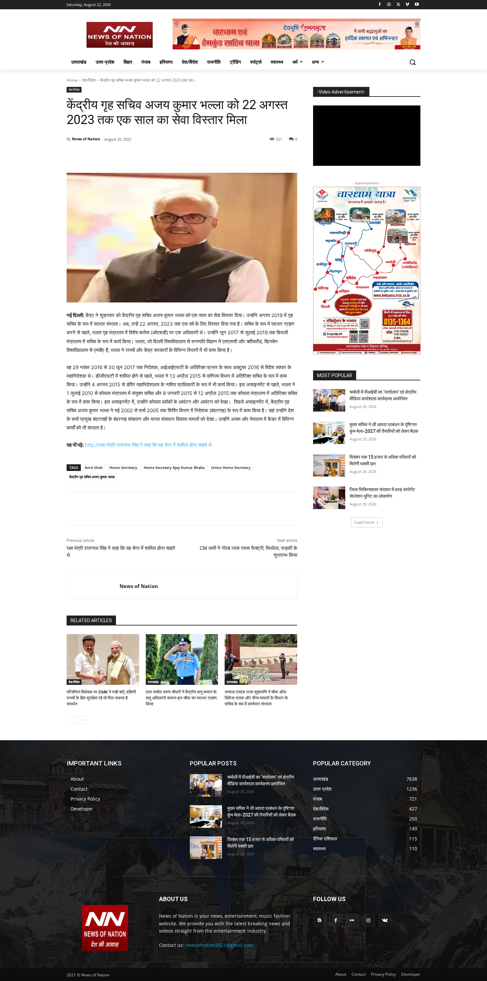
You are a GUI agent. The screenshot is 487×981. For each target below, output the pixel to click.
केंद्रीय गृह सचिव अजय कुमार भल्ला (92, 476)
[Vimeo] (407, 5)
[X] (398, 5)
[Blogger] (319, 920)
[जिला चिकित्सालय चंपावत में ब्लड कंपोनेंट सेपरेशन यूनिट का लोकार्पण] (329, 498)
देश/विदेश (89, 80)
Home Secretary (123, 467)
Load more (364, 522)
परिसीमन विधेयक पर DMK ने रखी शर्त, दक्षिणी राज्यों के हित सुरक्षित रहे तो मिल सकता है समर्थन (101, 697)
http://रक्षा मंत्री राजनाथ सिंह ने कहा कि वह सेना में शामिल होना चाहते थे (148, 445)
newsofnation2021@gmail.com (219, 945)
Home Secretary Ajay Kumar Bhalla (174, 467)
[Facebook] (380, 5)
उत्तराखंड (153, 682)
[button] (412, 62)
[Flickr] (352, 920)
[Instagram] (389, 5)
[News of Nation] (93, 586)
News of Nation (86, 138)
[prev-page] (71, 720)
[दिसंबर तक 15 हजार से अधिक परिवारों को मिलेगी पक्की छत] (329, 465)
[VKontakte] (384, 920)
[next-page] (81, 720)
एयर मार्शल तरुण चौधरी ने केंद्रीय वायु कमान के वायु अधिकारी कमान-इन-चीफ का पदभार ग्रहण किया (181, 697)
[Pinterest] (142, 156)
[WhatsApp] (158, 156)
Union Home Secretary (230, 467)
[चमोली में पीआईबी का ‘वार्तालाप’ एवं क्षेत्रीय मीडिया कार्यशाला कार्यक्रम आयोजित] (329, 400)
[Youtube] (416, 5)
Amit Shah (94, 467)
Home (72, 80)
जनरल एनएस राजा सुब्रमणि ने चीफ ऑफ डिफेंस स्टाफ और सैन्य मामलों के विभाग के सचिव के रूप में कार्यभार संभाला (256, 697)
